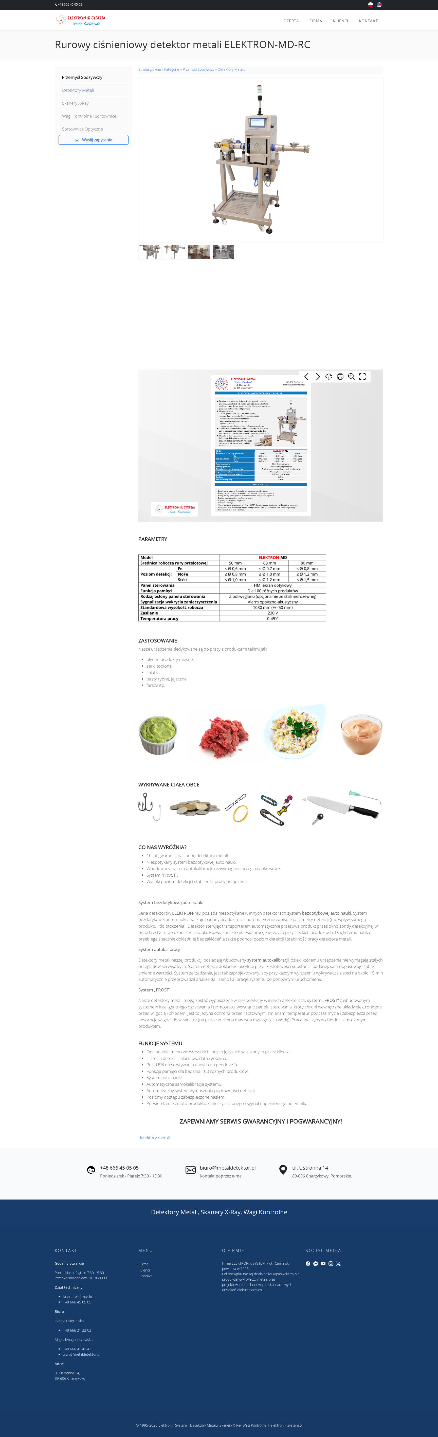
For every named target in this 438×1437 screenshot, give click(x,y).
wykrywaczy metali (253, 1279)
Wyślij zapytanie (95, 140)
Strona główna (149, 69)
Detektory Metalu (231, 69)
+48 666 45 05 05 (69, 4)
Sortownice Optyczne (82, 129)
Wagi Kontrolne (265, 1212)
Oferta (291, 20)
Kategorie (171, 69)
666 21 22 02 (80, 1330)
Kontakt (368, 20)
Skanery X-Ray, (221, 1212)
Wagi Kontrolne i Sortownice (89, 116)
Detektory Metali (78, 90)
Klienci (340, 20)
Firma (315, 20)
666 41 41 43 (80, 1349)
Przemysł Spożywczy (82, 77)
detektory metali (154, 1137)
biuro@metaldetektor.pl (228, 1167)
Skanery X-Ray (75, 103)
